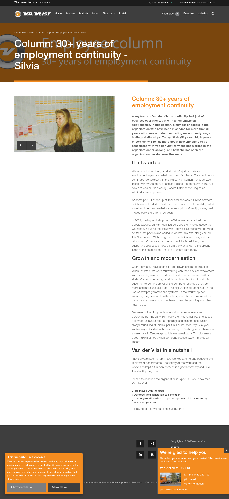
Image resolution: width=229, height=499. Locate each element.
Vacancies (170, 14)
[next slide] (31, 145)
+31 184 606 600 (160, 3)
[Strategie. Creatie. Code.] (174, 447)
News (95, 14)
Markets (83, 14)
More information (194, 484)
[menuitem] (30, 33)
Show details (19, 487)
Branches (188, 14)
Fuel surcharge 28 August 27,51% (197, 3)
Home (58, 14)
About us (108, 14)
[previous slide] (21, 145)
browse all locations (176, 490)
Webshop (203, 14)
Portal (122, 14)
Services (70, 14)
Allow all (57, 487)
